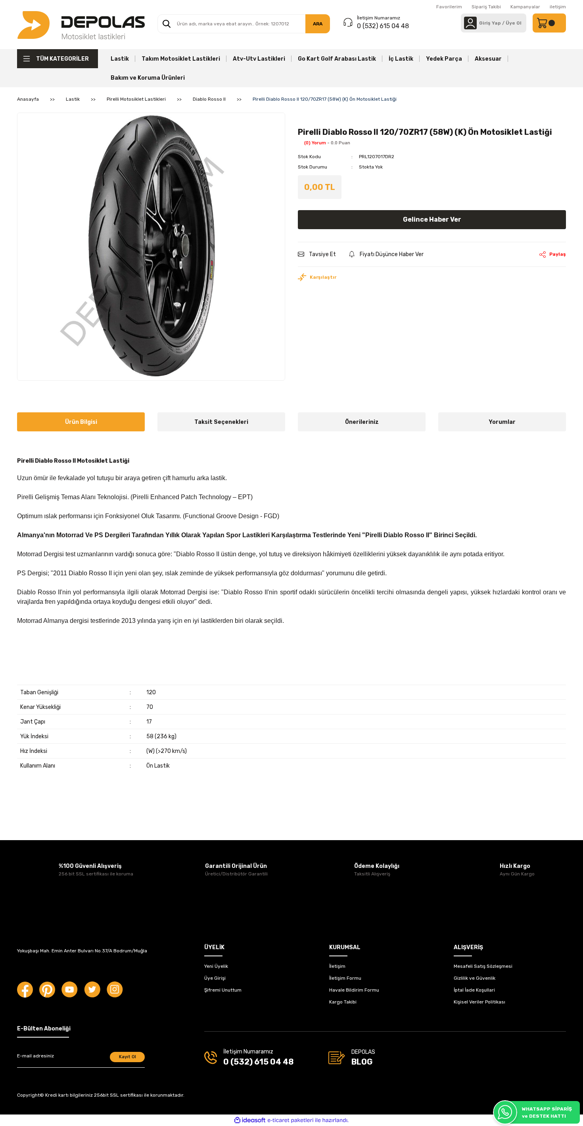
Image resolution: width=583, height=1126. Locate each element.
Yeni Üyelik (216, 966)
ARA (317, 24)
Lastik (120, 59)
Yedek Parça (444, 59)
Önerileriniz (362, 422)
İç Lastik (401, 59)
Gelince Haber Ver (432, 219)
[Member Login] (470, 23)
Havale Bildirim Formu (354, 990)
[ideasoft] (250, 1120)
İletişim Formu (345, 978)
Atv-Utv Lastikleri (259, 59)
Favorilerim (449, 7)
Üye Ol (514, 23)
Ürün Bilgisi (81, 422)
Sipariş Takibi (486, 7)
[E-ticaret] (290, 1120)
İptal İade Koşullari (474, 990)
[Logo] (81, 24)
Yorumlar (502, 422)
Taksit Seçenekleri (221, 422)
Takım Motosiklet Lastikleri (181, 59)
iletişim (558, 7)
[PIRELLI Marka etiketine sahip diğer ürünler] (316, 118)
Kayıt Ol (127, 1056)
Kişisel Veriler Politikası (479, 1002)
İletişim (337, 966)
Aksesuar (488, 59)
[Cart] (549, 23)
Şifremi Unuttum (223, 990)
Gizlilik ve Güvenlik (474, 978)
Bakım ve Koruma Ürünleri (148, 78)
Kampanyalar (525, 7)
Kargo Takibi (343, 1002)
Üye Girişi (215, 978)
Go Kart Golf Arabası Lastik (337, 59)
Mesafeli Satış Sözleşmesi (483, 966)
